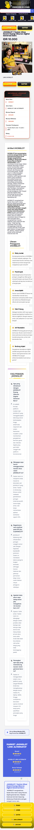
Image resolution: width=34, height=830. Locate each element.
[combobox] (15, 11)
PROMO (18, 805)
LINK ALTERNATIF (18, 820)
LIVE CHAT (18, 825)
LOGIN (9, 27)
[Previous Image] (3, 57)
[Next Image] (30, 57)
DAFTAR (25, 27)
